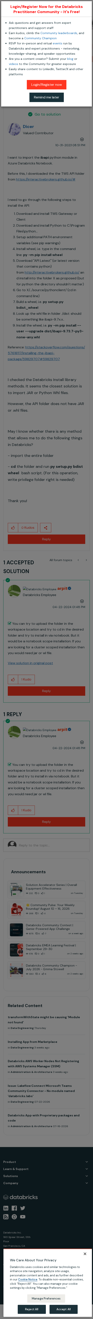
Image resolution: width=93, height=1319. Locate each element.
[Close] (85, 1254)
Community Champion (40, 38)
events (57, 43)
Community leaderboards (58, 33)
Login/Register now (46, 84)
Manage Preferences (46, 1298)
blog (70, 59)
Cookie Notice (27, 1279)
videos (13, 64)
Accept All (63, 1309)
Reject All (31, 1309)
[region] (47, 1283)
